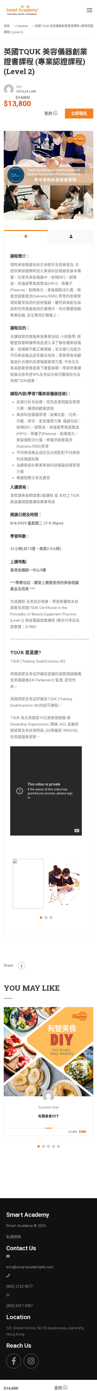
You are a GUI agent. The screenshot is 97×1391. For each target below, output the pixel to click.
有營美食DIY (48, 1116)
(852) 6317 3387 (19, 1306)
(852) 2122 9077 (19, 1286)
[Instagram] (31, 1361)
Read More (48, 1051)
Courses (22, 26)
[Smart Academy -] (22, 11)
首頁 (7, 26)
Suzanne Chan (48, 1107)
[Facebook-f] (13, 1361)
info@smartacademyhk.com (29, 1267)
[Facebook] (21, 965)
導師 (19, 87)
